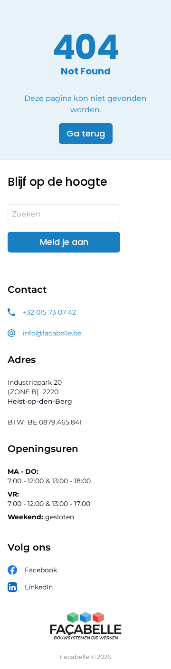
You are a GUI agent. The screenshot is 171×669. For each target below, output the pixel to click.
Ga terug (85, 133)
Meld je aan (64, 242)
